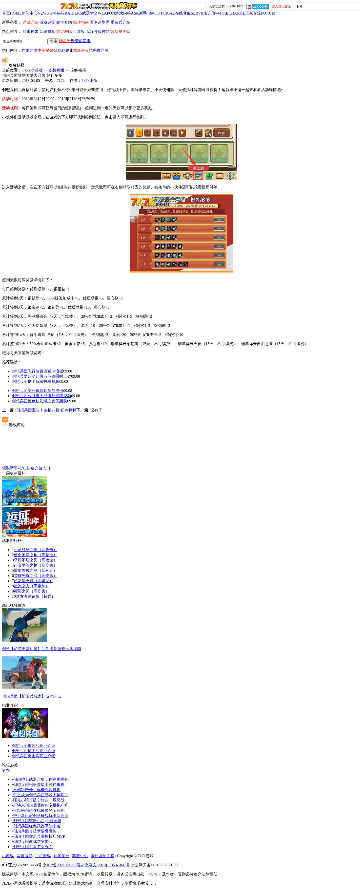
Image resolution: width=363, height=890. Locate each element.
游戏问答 (127, 13)
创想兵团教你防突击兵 (32, 841)
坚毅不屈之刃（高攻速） (35, 560)
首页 (12, 13)
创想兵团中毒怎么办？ (32, 847)
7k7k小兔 (89, 80)
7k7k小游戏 (32, 70)
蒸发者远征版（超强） (35, 596)
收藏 (299, 6)
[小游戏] (74, 6)
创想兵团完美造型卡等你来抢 (38, 784)
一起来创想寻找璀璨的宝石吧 (38, 810)
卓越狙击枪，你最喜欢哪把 (36, 790)
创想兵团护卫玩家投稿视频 (35, 381)
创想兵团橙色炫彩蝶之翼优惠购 (39, 401)
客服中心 (80, 856)
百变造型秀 (100, 22)
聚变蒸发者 (81, 41)
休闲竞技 (61, 856)
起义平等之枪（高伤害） (35, 565)
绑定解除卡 (66, 31)
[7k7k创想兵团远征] (113, 8)
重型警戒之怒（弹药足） (35, 570)
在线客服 (191, 13)
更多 (6, 770)
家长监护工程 (102, 856)
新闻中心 (35, 13)
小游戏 (8, 856)
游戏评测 (47, 22)
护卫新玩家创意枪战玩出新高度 (40, 816)
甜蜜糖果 (31, 31)
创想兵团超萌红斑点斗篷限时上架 (41, 376)
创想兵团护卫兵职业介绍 (33, 751)
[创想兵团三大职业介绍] (25, 737)
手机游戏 (43, 856)
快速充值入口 (38, 468)
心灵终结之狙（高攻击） (35, 550)
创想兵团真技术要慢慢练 (34, 831)
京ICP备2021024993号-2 (63, 865)
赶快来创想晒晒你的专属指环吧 (40, 805)
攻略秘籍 (65, 13)
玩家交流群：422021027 (226, 6)
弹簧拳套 (47, 31)
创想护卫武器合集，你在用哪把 (40, 779)
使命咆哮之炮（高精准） (35, 555)
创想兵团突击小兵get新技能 (36, 821)
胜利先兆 (65, 50)
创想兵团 (56, 70)
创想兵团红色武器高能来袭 (36, 826)
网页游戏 (24, 856)
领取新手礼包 (14, 468)
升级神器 (102, 31)
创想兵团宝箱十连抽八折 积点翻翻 (46, 410)
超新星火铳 (120, 31)
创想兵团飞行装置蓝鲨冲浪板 (37, 371)
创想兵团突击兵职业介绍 (33, 756)
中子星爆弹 (47, 50)
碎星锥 (65, 41)
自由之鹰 (30, 50)
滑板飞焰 (85, 31)
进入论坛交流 (281, 6)
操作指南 (81, 22)
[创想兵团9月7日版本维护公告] (24, 505)
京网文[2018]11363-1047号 (107, 865)
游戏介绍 (31, 22)
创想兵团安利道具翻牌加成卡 (37, 391)
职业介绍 (64, 22)
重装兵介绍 (120, 22)
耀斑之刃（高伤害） (31, 591)
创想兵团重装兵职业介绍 (33, 745)
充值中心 (226, 13)
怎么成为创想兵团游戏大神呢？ (40, 795)
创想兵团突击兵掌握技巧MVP (38, 836)
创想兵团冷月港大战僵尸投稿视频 (41, 396)
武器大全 (98, 13)
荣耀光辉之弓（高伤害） (35, 576)
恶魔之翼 (101, 50)
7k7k (61, 80)
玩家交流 (260, 13)
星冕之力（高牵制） (31, 586)
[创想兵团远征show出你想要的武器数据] (24, 536)
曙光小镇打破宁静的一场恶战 (38, 800)
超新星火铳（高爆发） (33, 581)
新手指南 (157, 13)
